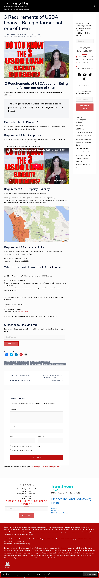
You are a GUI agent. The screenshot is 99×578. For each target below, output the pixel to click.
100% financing (10, 361)
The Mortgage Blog (16, 3)
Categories (79, 117)
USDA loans (37, 36)
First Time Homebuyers (84, 132)
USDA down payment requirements (16, 364)
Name (12, 427)
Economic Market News (84, 152)
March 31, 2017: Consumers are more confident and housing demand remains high (20, 378)
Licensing (54, 508)
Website (41, 436)
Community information (83, 168)
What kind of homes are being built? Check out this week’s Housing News (53, 378)
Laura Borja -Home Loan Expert (18, 34)
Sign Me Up (11, 344)
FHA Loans (80, 125)
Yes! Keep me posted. (84, 107)
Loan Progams (26, 36)
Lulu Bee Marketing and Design (35, 577)
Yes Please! (26, 516)
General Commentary (83, 164)
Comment (13, 410)
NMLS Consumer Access (59, 513)
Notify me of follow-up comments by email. (26, 446)
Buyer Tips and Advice (12, 36)
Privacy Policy (56, 510)
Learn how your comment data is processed (46, 467)
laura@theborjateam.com (84, 68)
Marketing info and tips (83, 155)
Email (12, 436)
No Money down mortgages (40, 361)
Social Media (23, 312)
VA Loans (79, 122)
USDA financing (36, 364)
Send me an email (10, 307)
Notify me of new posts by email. (23, 450)
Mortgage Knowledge (83, 139)
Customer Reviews (82, 148)
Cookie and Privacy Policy (44, 574)
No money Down (22, 361)
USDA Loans (48, 364)
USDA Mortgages (59, 364)
